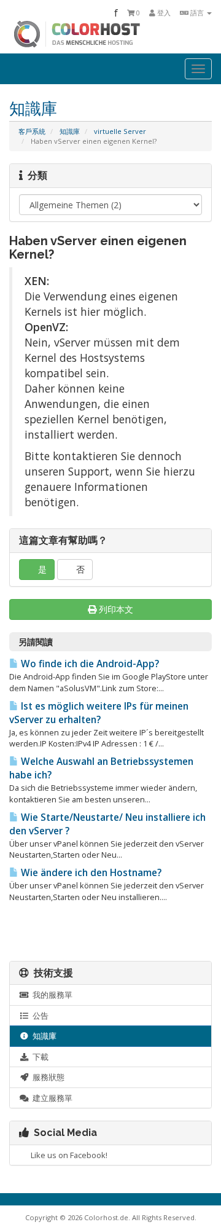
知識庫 (70, 131)
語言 (197, 12)
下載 (38, 1056)
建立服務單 (50, 1097)
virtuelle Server (120, 131)
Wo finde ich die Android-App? (88, 663)
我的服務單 (50, 994)
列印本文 (116, 609)
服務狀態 (46, 1077)
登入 (163, 12)
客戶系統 (31, 131)
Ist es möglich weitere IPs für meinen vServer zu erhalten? (98, 713)
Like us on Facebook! (67, 1155)
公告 (38, 1015)
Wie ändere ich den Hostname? (89, 872)
